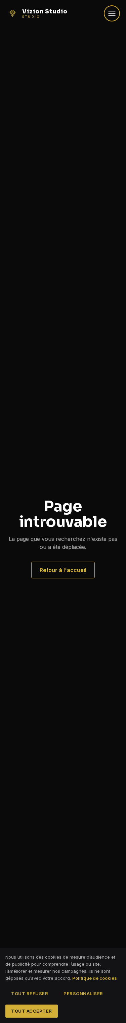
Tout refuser (29, 993)
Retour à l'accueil (63, 570)
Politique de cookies (94, 978)
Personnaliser (83, 993)
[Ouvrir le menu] (111, 13)
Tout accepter (31, 1011)
